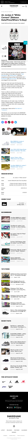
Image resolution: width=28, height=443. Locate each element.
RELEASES (9, 430)
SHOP (23, 6)
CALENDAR (24, 430)
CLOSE (25, 42)
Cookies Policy (12, 435)
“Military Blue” (13, 75)
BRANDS (14, 432)
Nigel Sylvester (13, 78)
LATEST (3, 430)
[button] (1, 34)
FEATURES (16, 430)
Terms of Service (21, 435)
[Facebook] (2, 56)
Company (5, 435)
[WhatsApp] (5, 56)
